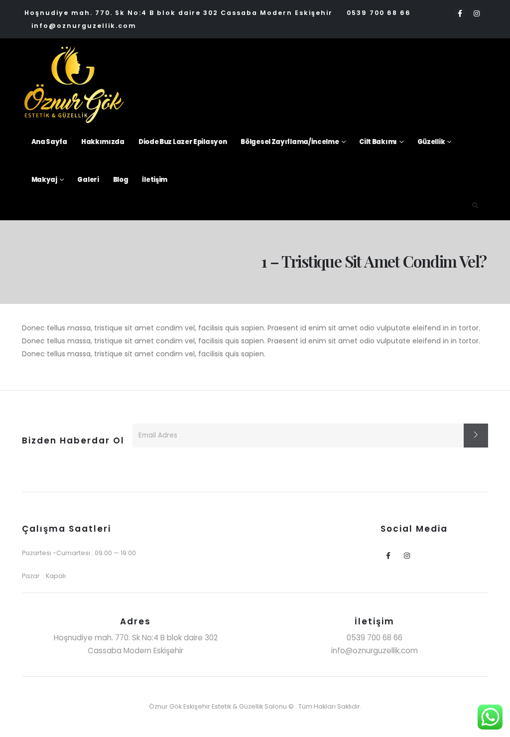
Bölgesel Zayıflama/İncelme (290, 142)
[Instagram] (477, 13)
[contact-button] (476, 435)
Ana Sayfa (49, 142)
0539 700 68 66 (379, 12)
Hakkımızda (103, 142)
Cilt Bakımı (378, 142)
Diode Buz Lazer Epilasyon (182, 142)
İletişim (154, 179)
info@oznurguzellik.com (83, 25)
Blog (120, 179)
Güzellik (431, 142)
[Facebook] (460, 13)
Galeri (88, 179)
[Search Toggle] (475, 205)
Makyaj (44, 179)
